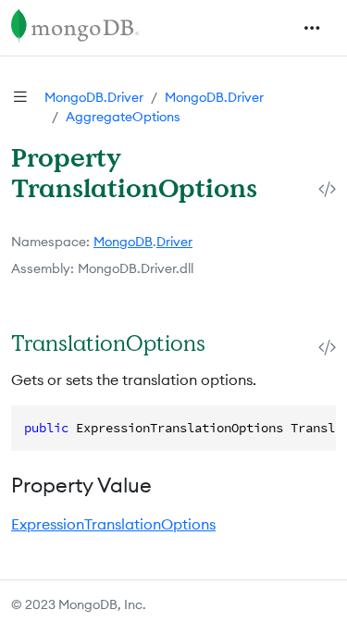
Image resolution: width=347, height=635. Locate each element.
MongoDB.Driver (93, 97)
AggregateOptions (123, 116)
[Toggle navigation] (312, 27)
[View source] (327, 189)
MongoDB (123, 241)
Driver (174, 241)
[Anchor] (224, 342)
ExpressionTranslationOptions (113, 524)
